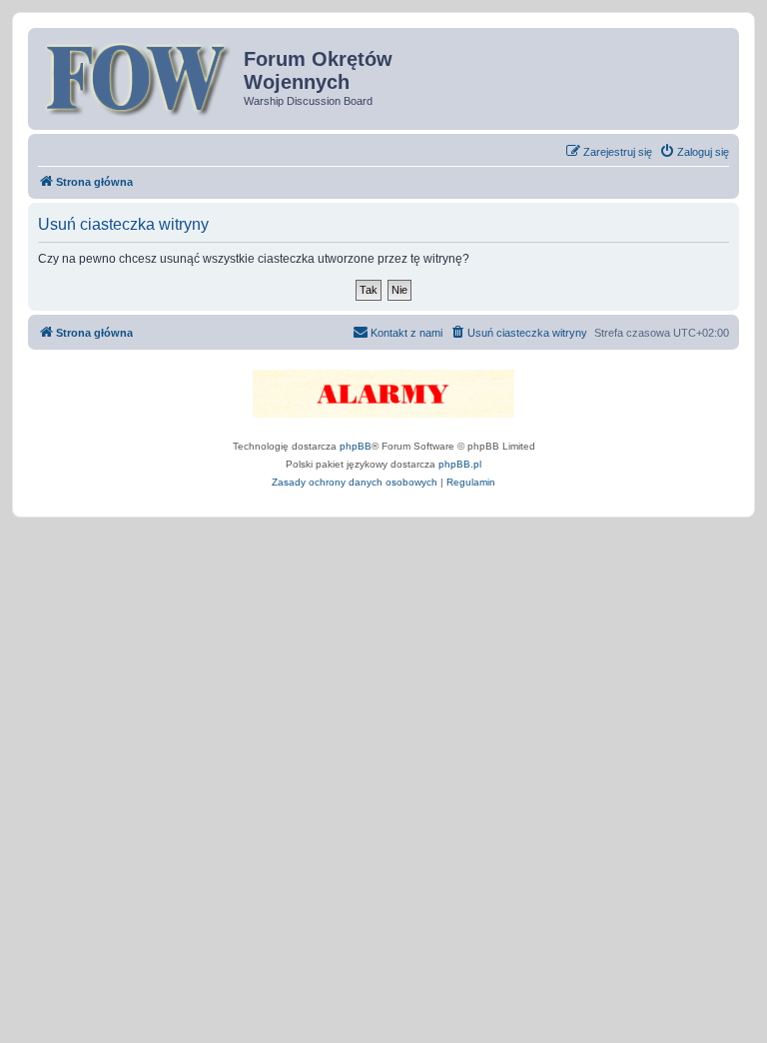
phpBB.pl (459, 464)
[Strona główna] (138, 77)
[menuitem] (694, 152)
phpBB (356, 446)
